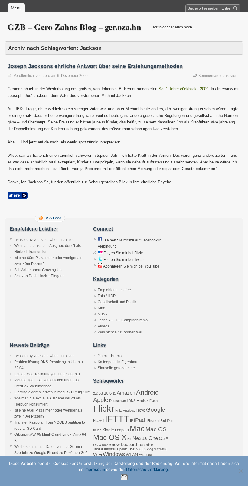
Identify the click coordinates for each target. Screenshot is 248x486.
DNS (132, 400)
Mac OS (156, 429)
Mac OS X (109, 437)
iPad (139, 420)
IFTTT (117, 419)
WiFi (97, 454)
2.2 (95, 393)
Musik (102, 314)
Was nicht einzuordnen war (120, 332)
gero (46, 76)
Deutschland (118, 400)
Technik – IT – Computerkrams (123, 320)
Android (147, 392)
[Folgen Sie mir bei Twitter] (100, 260)
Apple (100, 399)
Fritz (118, 410)
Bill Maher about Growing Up (38, 270)
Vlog (150, 449)
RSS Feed (52, 218)
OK (124, 477)
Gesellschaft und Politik (117, 302)
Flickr (103, 408)
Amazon (126, 393)
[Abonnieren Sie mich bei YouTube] (100, 266)
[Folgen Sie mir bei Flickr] (100, 253)
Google (155, 409)
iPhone (152, 421)
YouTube (145, 455)
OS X (97, 445)
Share (18, 195)
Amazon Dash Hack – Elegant (39, 276)
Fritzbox (129, 410)
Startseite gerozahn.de (116, 368)
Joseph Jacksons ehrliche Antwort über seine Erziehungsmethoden (95, 66)
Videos (103, 326)
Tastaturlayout (104, 449)
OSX (163, 438)
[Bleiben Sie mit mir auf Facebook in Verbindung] (100, 240)
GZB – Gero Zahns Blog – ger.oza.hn (74, 27)
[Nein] (240, 471)
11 (114, 393)
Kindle (108, 429)
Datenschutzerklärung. (147, 469)
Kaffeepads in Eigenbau (117, 362)
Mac (137, 428)
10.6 (108, 393)
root (105, 445)
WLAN (132, 454)
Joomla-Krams (110, 356)
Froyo (140, 410)
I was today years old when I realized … (46, 240)
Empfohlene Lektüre (114, 290)
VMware (161, 449)
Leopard (122, 430)
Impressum (94, 469)
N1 (129, 439)
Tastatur (145, 444)
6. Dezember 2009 (72, 76)
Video (141, 449)
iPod (162, 421)
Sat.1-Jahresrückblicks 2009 (183, 89)
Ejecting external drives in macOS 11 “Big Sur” (52, 392)
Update (122, 449)
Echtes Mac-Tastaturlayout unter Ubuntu (47, 374)
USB (132, 449)
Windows (114, 454)
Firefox (142, 400)
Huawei (98, 420)
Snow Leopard (123, 444)
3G (101, 393)
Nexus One (145, 438)
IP (131, 420)
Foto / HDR (107, 296)
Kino (101, 308)
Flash (153, 400)
